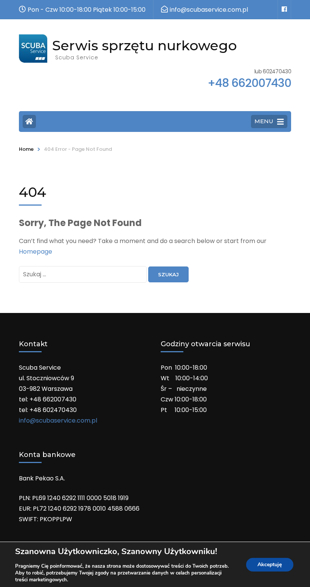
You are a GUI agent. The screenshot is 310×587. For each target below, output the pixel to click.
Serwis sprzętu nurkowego (144, 45)
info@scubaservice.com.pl (58, 420)
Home (26, 149)
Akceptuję (269, 564)
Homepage (35, 251)
